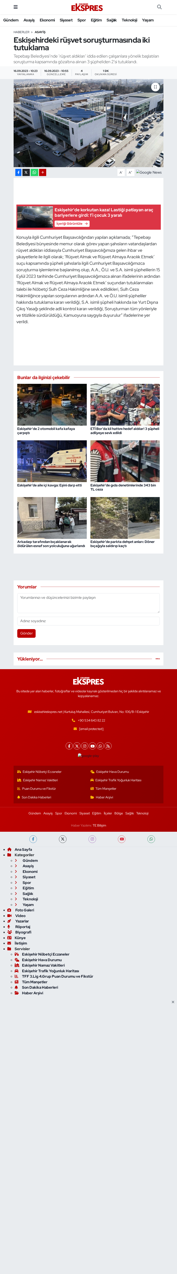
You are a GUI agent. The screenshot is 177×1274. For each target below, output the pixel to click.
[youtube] (121, 839)
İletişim (21, 943)
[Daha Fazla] (42, 172)
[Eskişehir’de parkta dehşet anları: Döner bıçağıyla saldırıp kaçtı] (125, 517)
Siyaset (66, 20)
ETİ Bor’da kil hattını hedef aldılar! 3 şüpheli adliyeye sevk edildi (124, 430)
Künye (20, 937)
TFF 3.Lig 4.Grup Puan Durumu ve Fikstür (57, 976)
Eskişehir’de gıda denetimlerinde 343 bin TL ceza (123, 487)
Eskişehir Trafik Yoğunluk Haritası (118, 780)
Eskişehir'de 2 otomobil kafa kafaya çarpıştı (46, 430)
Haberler (21, 32)
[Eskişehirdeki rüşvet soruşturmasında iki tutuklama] (89, 123)
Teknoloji (129, 20)
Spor (81, 20)
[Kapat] (174, 1002)
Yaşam (147, 20)
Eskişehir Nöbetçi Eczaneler (42, 772)
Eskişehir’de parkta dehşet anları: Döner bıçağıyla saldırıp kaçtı (122, 543)
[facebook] (33, 839)
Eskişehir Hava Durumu (112, 772)
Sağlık (112, 20)
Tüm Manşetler (105, 788)
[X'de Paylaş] (26, 172)
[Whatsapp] (100, 745)
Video (20, 915)
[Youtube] (92, 745)
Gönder (26, 633)
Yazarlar (22, 921)
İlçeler (108, 813)
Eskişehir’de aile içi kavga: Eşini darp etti (49, 485)
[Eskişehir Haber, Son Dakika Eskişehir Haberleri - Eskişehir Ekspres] (87, 7)
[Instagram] (84, 745)
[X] (77, 745)
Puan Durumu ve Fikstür (39, 788)
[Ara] (159, 7)
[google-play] (88, 755)
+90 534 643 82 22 (91, 720)
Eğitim (96, 20)
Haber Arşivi (104, 797)
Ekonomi (47, 20)
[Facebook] (69, 745)
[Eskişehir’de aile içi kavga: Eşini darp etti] (52, 461)
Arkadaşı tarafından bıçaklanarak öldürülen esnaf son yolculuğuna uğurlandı (51, 543)
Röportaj (22, 926)
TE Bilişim (99, 825)
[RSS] (108, 745)
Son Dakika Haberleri (36, 797)
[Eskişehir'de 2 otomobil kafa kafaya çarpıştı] (52, 404)
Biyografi (23, 932)
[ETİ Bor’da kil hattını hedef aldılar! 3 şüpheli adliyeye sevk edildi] (125, 404)
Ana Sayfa (23, 849)
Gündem (10, 20)
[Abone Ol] (149, 172)
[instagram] (92, 839)
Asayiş (29, 20)
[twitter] (62, 839)
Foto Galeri (24, 910)
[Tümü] (158, 658)
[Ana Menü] (16, 7)
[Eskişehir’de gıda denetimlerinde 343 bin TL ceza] (125, 461)
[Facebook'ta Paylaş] (18, 172)
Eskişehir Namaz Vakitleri (40, 780)
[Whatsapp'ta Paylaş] (34, 172)
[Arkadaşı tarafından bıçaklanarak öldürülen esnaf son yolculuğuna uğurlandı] (52, 517)
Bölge (118, 813)
